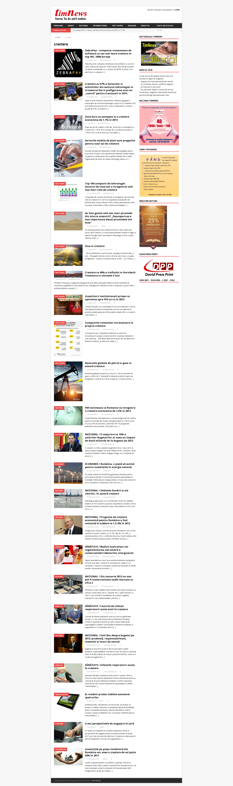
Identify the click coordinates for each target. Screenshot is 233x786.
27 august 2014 (92, 97)
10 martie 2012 (92, 444)
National (83, 25)
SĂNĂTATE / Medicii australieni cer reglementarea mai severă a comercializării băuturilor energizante (109, 550)
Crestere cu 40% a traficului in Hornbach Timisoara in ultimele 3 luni (110, 274)
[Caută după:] (167, 30)
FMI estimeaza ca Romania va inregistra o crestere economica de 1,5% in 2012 (110, 409)
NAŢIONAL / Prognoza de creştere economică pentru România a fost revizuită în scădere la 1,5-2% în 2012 (107, 520)
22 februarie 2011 (93, 759)
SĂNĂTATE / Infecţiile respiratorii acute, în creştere (110, 666)
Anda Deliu (107, 470)
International (100, 25)
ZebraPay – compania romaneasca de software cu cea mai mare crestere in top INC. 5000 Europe (108, 53)
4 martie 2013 (91, 303)
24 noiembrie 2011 (93, 671)
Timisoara (58, 25)
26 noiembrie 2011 (93, 645)
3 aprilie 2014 (91, 147)
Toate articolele (164, 25)
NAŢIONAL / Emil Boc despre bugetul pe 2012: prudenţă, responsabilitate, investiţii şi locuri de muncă (109, 638)
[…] (104, 72)
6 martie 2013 (61, 279)
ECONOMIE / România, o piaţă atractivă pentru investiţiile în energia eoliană (109, 465)
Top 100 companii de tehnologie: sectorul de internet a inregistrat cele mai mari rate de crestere (109, 186)
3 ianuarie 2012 (92, 586)
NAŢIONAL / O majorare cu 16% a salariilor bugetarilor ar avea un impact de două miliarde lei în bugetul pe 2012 (110, 437)
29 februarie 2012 (93, 470)
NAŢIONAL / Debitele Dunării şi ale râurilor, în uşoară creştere (106, 492)
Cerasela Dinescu (107, 414)
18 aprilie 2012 (92, 414)
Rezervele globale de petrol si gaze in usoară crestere (108, 364)
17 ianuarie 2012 (93, 556)
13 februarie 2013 (93, 329)
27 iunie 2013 (91, 249)
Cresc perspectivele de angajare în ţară (109, 723)
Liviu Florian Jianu (106, 249)
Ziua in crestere (95, 246)
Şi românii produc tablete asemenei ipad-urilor (107, 696)
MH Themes (97, 781)
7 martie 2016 (91, 60)
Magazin (132, 25)
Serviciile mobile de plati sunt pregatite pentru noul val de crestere (110, 142)
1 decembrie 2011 (93, 613)
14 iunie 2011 (91, 727)
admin (103, 226)
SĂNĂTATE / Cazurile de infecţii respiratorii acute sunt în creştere (106, 607)
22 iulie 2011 (91, 701)
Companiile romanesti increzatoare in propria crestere (109, 324)
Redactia (145, 25)
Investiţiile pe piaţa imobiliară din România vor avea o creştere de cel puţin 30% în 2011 (110, 752)
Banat (71, 25)
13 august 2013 (92, 226)
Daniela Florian (105, 60)
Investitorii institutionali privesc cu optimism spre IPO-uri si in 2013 (107, 298)
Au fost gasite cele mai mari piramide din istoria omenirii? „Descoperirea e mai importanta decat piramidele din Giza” (108, 217)
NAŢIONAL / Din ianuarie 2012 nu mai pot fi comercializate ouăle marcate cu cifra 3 (109, 579)
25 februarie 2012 (93, 497)
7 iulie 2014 (91, 123)
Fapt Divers (117, 25)
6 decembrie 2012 (93, 370)
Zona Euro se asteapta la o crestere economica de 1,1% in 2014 (107, 118)
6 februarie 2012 (93, 527)
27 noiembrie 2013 (93, 193)
